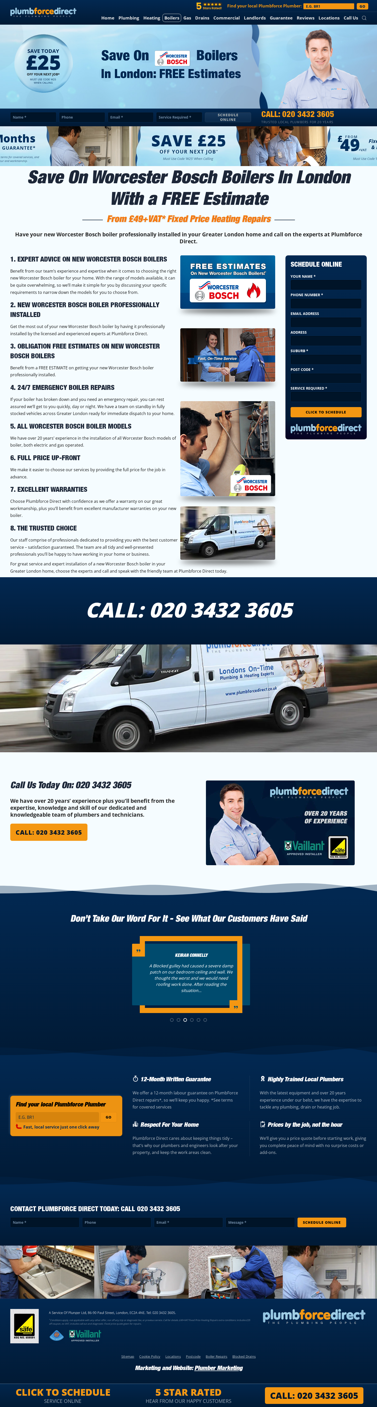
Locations (329, 18)
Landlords (255, 18)
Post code (302, 369)
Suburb (299, 350)
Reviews (305, 18)
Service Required (175, 117)
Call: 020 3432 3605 (49, 832)
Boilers (171, 18)
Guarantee (281, 18)
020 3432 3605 (308, 115)
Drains (202, 18)
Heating (151, 18)
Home (107, 18)
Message (237, 1222)
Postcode (193, 1356)
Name (19, 117)
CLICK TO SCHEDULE (326, 412)
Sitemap (127, 1356)
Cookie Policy (149, 1356)
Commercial (226, 18)
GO (362, 6)
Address (299, 332)
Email (116, 117)
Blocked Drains (244, 1356)
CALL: (314, 1395)
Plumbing (128, 18)
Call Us (351, 18)
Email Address (305, 313)
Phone (67, 117)
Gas (187, 18)
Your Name (303, 276)
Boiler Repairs (216, 1356)
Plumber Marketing (218, 1369)
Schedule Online (228, 117)
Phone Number (307, 294)
